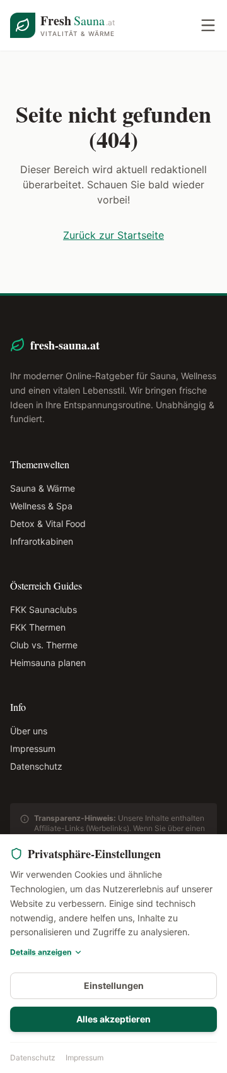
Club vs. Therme (44, 645)
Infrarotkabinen (41, 541)
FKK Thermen (38, 627)
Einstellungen (114, 985)
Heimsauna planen (48, 662)
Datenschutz (32, 1057)
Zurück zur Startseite (113, 235)
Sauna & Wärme (42, 488)
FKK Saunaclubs (43, 609)
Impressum (84, 1057)
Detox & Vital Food (48, 523)
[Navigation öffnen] (208, 25)
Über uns (28, 730)
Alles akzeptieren (113, 1019)
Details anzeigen (40, 952)
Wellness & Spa (41, 505)
